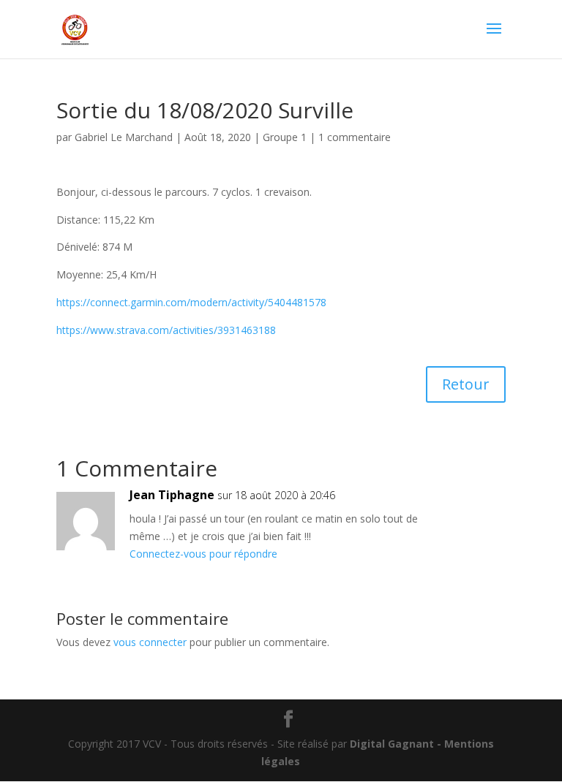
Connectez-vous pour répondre (203, 554)
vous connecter (150, 642)
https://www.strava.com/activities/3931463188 (166, 330)
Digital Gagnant (392, 744)
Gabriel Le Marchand (124, 137)
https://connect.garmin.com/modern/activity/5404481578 (191, 302)
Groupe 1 (285, 137)
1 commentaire (354, 137)
